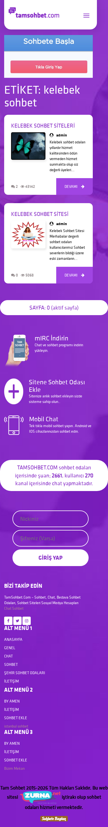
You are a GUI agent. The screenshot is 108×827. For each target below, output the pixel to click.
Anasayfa (13, 639)
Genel (9, 647)
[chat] (54, 818)
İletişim (11, 681)
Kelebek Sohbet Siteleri (43, 125)
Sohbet (18, 608)
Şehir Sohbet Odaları (24, 672)
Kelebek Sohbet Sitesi (39, 214)
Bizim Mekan (14, 768)
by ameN (12, 701)
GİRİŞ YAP (50, 557)
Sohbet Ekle (15, 717)
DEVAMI (74, 186)
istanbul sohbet (16, 726)
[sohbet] (40, 797)
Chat (7, 608)
